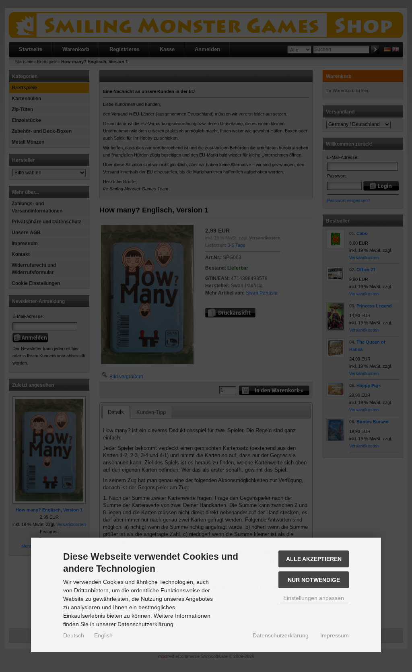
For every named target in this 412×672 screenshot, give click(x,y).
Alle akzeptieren (314, 559)
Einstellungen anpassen (313, 598)
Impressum (334, 635)
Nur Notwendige (314, 580)
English (103, 635)
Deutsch (73, 635)
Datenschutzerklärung (281, 635)
